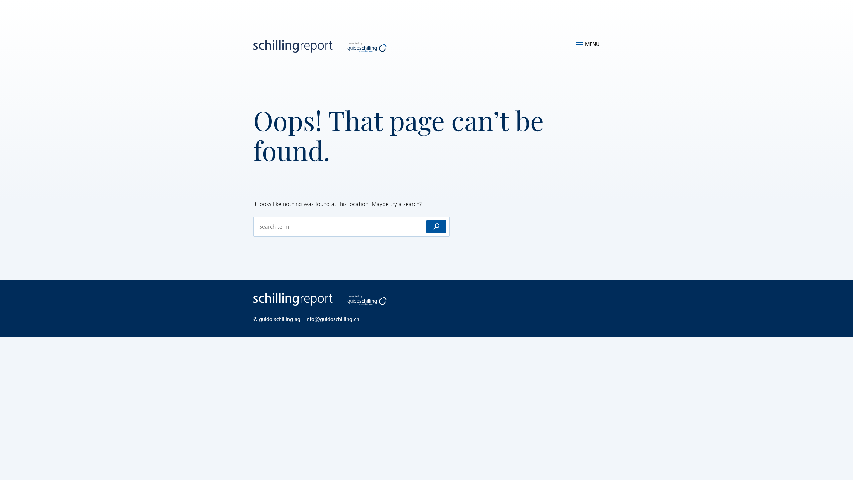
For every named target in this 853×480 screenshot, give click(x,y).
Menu (592, 44)
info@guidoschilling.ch (332, 319)
